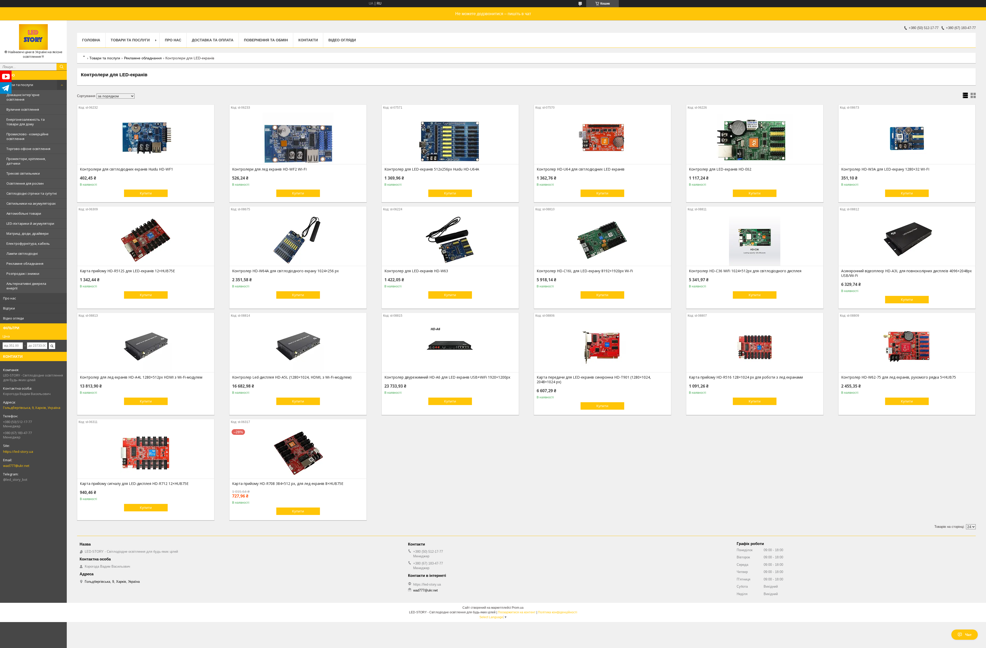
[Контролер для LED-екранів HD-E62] (754, 138)
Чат (968, 635)
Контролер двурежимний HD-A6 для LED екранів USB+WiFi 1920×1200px (447, 377)
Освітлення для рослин (25, 183)
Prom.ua (518, 607)
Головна (91, 40)
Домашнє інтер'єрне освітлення (23, 97)
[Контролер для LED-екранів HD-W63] (450, 240)
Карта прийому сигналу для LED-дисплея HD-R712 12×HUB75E (134, 483)
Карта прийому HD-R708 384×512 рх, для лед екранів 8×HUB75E (287, 483)
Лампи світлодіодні (22, 253)
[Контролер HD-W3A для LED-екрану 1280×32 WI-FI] (907, 138)
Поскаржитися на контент (517, 612)
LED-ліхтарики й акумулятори (30, 223)
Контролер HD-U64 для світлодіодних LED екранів (580, 169)
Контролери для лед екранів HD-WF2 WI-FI (269, 169)
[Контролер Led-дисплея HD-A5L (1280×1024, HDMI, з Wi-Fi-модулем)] (298, 346)
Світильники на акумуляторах (31, 203)
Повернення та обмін (266, 40)
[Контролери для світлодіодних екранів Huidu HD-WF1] (145, 138)
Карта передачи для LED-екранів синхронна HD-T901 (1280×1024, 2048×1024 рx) (594, 379)
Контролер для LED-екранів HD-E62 (720, 169)
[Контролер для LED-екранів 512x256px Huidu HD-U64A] (450, 138)
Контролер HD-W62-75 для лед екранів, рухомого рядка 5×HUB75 (898, 377)
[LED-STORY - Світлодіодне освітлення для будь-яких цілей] (33, 37)
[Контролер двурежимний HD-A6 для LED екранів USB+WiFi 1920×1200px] (450, 346)
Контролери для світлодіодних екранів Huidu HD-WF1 (126, 169)
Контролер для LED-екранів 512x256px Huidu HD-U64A (431, 169)
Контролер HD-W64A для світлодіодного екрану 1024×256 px (285, 271)
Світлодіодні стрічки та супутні (31, 193)
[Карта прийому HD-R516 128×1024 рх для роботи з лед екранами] (754, 346)
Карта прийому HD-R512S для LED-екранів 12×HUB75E (127, 271)
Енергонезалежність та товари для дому (25, 121)
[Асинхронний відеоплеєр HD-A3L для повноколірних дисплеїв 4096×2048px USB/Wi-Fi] (907, 240)
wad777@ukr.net (16, 465)
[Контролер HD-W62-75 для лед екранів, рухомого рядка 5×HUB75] (907, 346)
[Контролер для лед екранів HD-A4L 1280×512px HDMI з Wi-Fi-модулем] (145, 346)
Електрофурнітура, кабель (28, 243)
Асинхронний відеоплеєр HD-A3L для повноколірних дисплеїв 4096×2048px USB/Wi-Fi (906, 273)
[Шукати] (61, 67)
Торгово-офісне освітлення (28, 148)
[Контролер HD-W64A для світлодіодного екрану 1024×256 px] (298, 240)
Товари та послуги (18, 84)
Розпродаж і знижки (22, 273)
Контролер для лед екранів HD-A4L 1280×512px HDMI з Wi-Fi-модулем (141, 377)
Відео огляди (13, 318)
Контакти (308, 40)
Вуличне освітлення (22, 109)
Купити (146, 193)
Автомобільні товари (23, 213)
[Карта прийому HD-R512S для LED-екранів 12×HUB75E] (145, 240)
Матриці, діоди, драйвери (27, 233)
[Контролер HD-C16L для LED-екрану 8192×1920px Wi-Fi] (602, 240)
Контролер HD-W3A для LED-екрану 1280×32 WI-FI (885, 169)
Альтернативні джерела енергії (26, 285)
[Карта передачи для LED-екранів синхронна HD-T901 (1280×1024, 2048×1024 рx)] (602, 346)
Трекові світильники (23, 173)
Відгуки (9, 308)
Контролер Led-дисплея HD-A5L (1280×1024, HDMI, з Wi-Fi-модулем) (292, 377)
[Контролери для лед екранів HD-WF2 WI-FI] (298, 138)
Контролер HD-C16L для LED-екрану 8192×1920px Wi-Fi (585, 271)
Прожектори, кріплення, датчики (26, 161)
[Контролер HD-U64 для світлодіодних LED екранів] (602, 138)
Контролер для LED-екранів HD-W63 (416, 271)
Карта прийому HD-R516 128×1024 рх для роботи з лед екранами (746, 377)
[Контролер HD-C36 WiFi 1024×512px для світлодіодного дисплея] (754, 240)
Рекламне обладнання (24, 263)
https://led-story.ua (18, 451)
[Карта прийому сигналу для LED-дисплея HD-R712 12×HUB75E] (145, 452)
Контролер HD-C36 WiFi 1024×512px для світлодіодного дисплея (745, 271)
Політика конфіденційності (557, 612)
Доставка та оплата (212, 40)
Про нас (9, 298)
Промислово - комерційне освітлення (27, 136)
